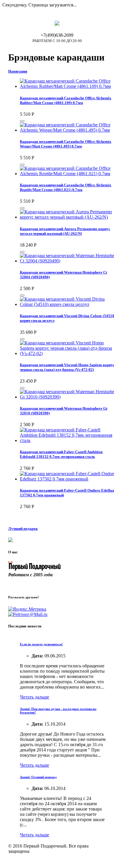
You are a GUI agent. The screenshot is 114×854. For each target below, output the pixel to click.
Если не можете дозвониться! (41, 644)
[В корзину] (22, 121)
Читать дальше (34, 696)
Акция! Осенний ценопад (38, 777)
